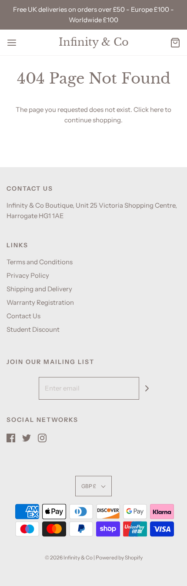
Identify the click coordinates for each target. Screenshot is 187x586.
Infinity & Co (94, 42)
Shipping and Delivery (39, 289)
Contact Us (23, 316)
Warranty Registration (40, 302)
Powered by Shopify (119, 557)
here (157, 109)
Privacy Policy (28, 275)
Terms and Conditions (40, 262)
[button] (93, 486)
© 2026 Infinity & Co (69, 557)
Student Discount (33, 329)
